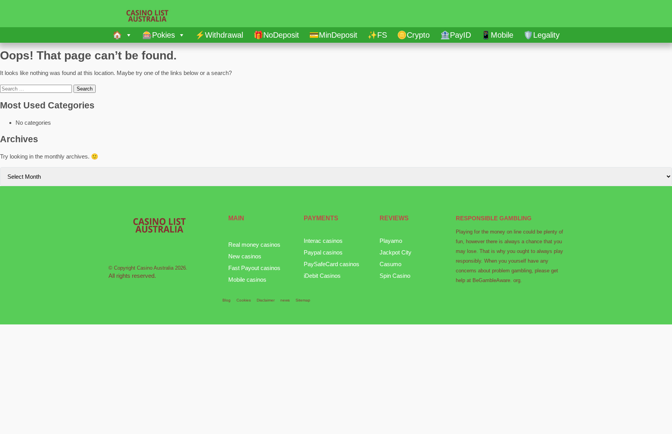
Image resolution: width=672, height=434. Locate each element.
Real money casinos (254, 244)
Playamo (391, 240)
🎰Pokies (158, 35)
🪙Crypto (413, 35)
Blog (226, 300)
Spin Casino (395, 275)
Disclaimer (266, 300)
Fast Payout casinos (254, 268)
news (285, 300)
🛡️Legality (541, 35)
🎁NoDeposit (276, 35)
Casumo (390, 264)
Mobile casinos (247, 279)
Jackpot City (395, 252)
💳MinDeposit (333, 35)
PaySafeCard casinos (331, 264)
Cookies (243, 300)
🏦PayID (455, 35)
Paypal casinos (323, 252)
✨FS (377, 35)
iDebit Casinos (322, 275)
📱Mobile (497, 35)
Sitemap (303, 300)
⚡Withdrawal (219, 35)
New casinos (244, 256)
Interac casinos (323, 240)
